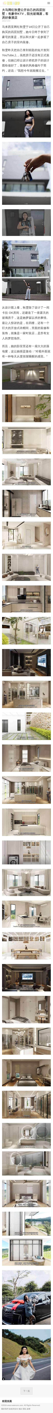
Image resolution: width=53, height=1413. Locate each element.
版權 (28, 1409)
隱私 (24, 1409)
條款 (20, 1409)
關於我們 (4, 1409)
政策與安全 (13, 1409)
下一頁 (26, 1391)
